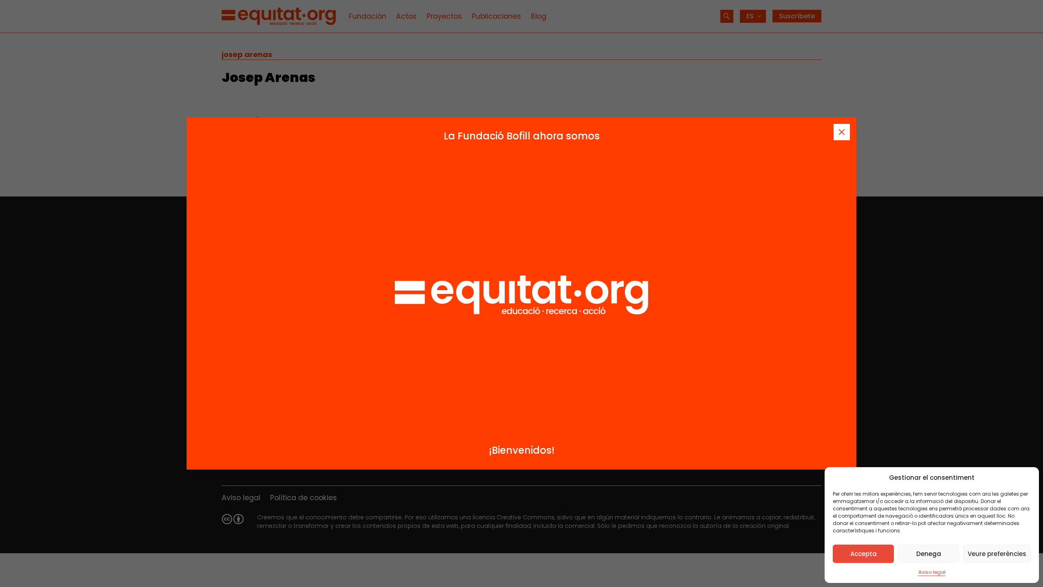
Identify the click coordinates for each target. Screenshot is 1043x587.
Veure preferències (997, 553)
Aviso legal (932, 572)
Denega (928, 553)
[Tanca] (842, 132)
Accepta (863, 553)
